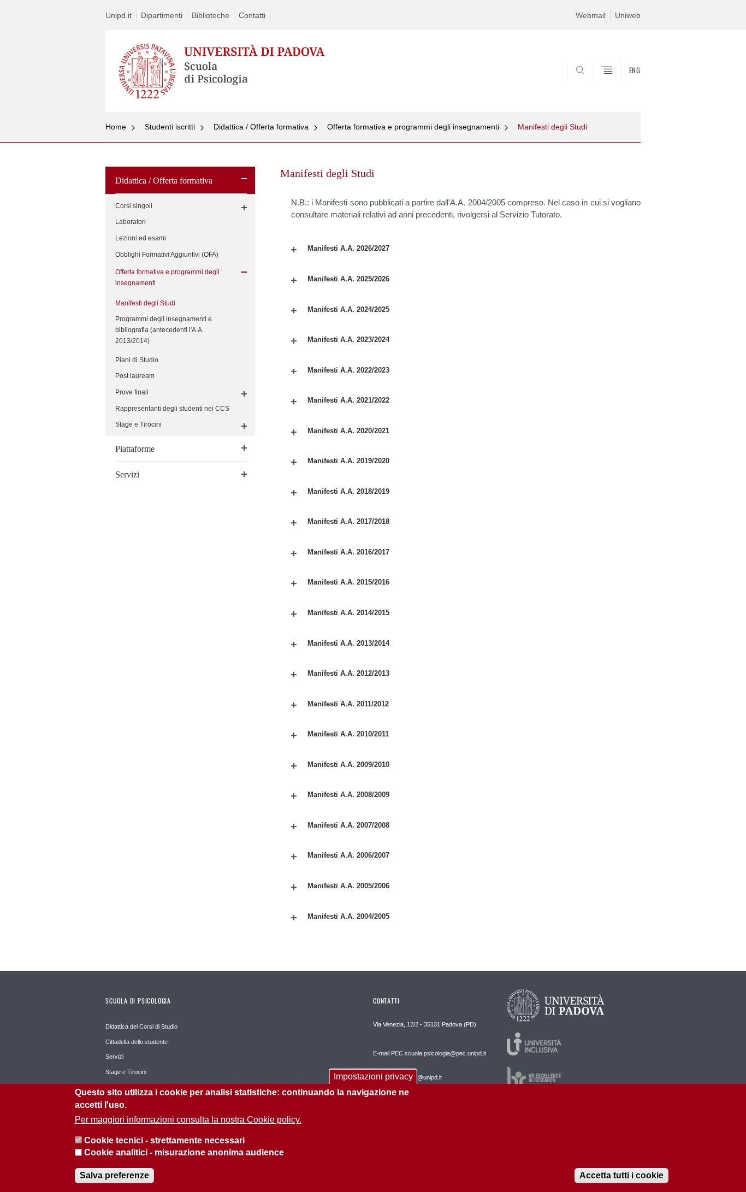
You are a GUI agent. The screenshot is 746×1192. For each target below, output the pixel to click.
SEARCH (621, 85)
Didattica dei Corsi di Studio (141, 1026)
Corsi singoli (133, 206)
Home (115, 126)
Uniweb (628, 15)
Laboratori (130, 222)
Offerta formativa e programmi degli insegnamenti (413, 126)
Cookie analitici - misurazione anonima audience (184, 1153)
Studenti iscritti (170, 126)
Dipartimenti (161, 15)
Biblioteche (210, 15)
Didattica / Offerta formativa (261, 126)
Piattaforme (135, 448)
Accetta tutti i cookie (621, 1175)
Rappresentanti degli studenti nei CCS (172, 408)
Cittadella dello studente (136, 1041)
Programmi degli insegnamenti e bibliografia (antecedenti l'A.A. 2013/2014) (163, 330)
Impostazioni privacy (373, 1076)
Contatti (252, 15)
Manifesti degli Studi (552, 126)
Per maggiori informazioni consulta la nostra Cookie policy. (188, 1119)
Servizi (127, 474)
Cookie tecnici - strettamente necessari (164, 1140)
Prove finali (132, 392)
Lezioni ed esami (140, 238)
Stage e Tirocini (138, 424)
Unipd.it (118, 15)
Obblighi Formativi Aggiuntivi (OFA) (166, 254)
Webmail (591, 15)
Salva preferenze (114, 1175)
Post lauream (135, 376)
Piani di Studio (136, 360)
